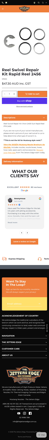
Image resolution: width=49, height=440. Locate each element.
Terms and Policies (24, 437)
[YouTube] (18, 413)
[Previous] (22, 233)
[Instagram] (24, 413)
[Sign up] (39, 303)
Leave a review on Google (24, 241)
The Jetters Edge (20, 432)
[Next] (27, 233)
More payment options (24, 106)
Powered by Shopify (33, 432)
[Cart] (43, 2)
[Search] (38, 2)
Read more (12, 222)
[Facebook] (30, 413)
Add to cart (33, 94)
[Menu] (2, 9)
